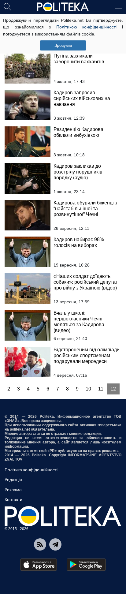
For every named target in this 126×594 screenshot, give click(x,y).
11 (100, 388)
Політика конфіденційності (31, 469)
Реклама (13, 489)
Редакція (13, 479)
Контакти (13, 499)
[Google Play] (86, 564)
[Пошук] (7, 6)
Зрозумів (63, 45)
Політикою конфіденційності (86, 26)
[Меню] (118, 6)
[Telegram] (55, 544)
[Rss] (40, 544)
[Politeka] (63, 7)
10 (88, 388)
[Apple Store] (38, 564)
